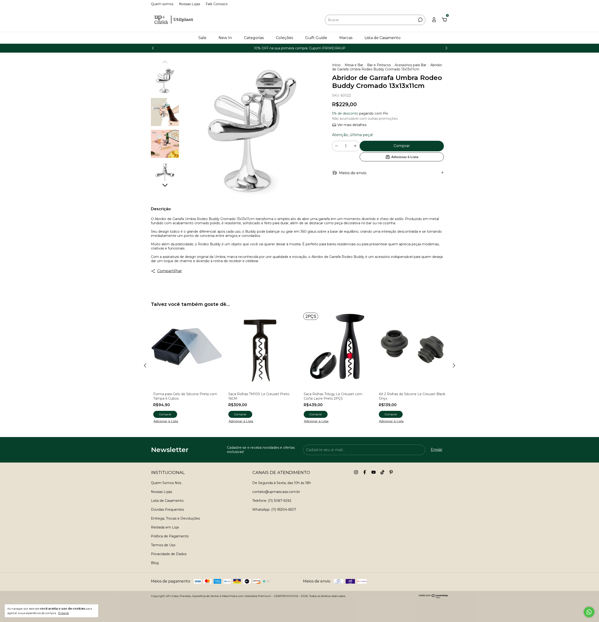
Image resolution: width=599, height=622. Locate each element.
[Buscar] (420, 20)
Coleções (284, 38)
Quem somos (162, 4)
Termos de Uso (163, 545)
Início (336, 65)
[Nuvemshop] (433, 597)
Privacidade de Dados (168, 554)
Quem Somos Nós (166, 483)
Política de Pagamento (170, 536)
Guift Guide (316, 38)
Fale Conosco (217, 4)
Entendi (63, 613)
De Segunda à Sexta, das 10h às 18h (281, 483)
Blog (155, 563)
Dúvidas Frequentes (167, 509)
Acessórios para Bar (410, 65)
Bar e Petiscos (379, 65)
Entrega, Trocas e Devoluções (175, 518)
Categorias (254, 38)
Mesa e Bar (354, 65)
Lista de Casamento (383, 38)
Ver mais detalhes (351, 125)
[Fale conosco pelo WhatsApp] (589, 612)
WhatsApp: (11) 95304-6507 (274, 509)
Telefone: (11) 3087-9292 (271, 501)
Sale (202, 38)
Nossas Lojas (189, 4)
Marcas (345, 38)
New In (225, 38)
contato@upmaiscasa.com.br (276, 492)
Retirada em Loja (165, 527)
